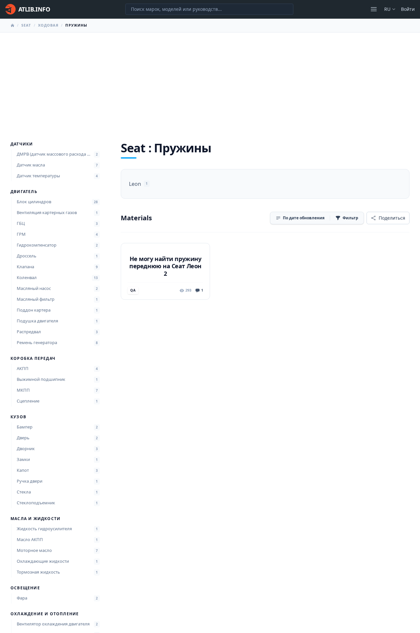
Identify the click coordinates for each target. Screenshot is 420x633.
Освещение (25, 588)
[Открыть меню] (373, 9)
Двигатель (23, 191)
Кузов (18, 417)
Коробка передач (32, 358)
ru (387, 9)
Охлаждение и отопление (44, 614)
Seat (26, 25)
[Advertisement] (210, 82)
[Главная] (12, 25)
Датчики (21, 144)
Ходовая (48, 25)
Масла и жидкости (35, 518)
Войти (408, 9)
